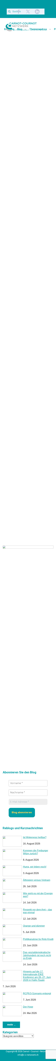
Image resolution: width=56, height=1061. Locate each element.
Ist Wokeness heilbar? (34, 837)
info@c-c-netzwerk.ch (28, 1055)
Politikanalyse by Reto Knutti (38, 939)
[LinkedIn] (37, 11)
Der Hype (28, 1007)
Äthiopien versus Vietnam (36, 880)
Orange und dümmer (34, 926)
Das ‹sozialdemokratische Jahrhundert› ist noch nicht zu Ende (37, 955)
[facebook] (18, 11)
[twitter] (28, 11)
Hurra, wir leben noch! (34, 866)
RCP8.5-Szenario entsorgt (37, 993)
